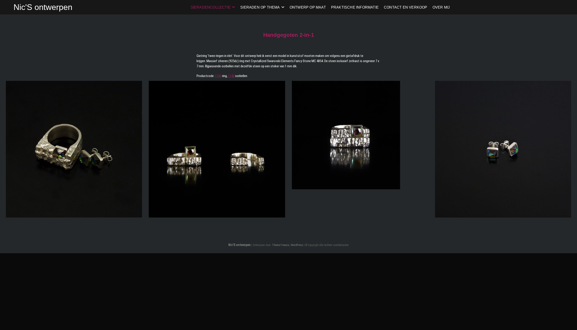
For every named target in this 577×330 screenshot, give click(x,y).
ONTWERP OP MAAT (308, 7)
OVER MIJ (441, 7)
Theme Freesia (280, 245)
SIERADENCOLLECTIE (211, 7)
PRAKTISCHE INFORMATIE (355, 7)
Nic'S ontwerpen (43, 7)
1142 (231, 76)
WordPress (297, 245)
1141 (218, 76)
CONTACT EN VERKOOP (405, 7)
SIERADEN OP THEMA (260, 7)
